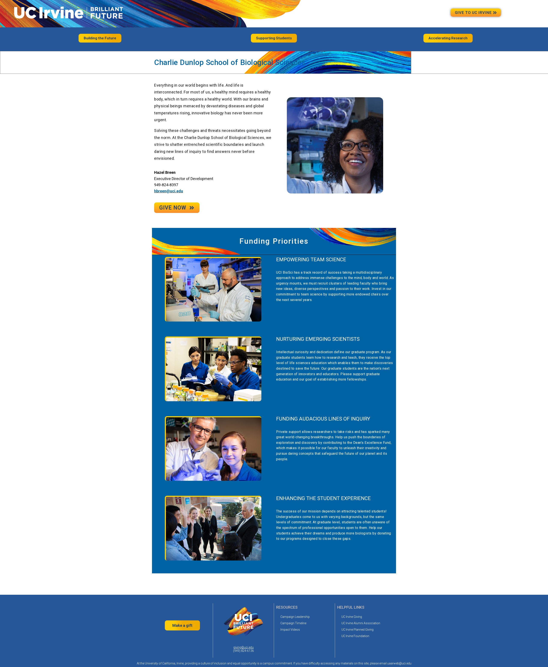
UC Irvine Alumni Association (360, 623)
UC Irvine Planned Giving (357, 629)
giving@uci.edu (243, 647)
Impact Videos (290, 629)
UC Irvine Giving (351, 616)
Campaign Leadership (295, 616)
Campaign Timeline (293, 623)
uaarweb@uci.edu (399, 663)
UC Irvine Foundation (355, 636)
